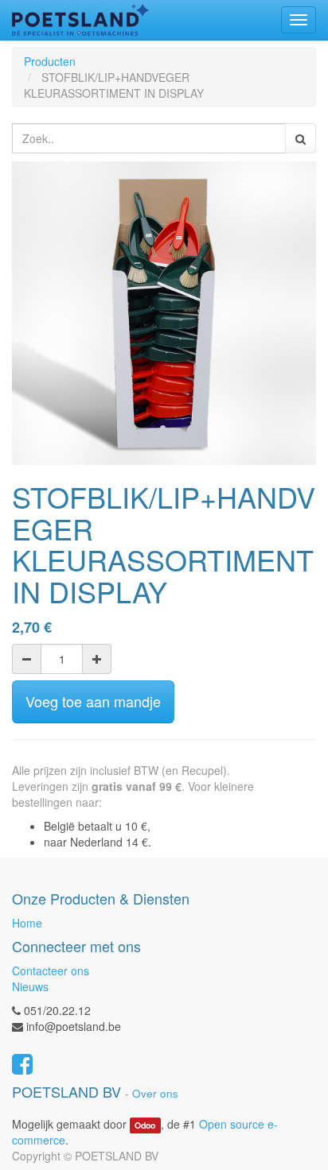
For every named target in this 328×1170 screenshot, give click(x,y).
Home (27, 923)
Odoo (145, 1125)
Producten (50, 61)
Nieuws (30, 986)
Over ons (155, 1093)
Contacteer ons (50, 970)
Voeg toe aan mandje (93, 701)
